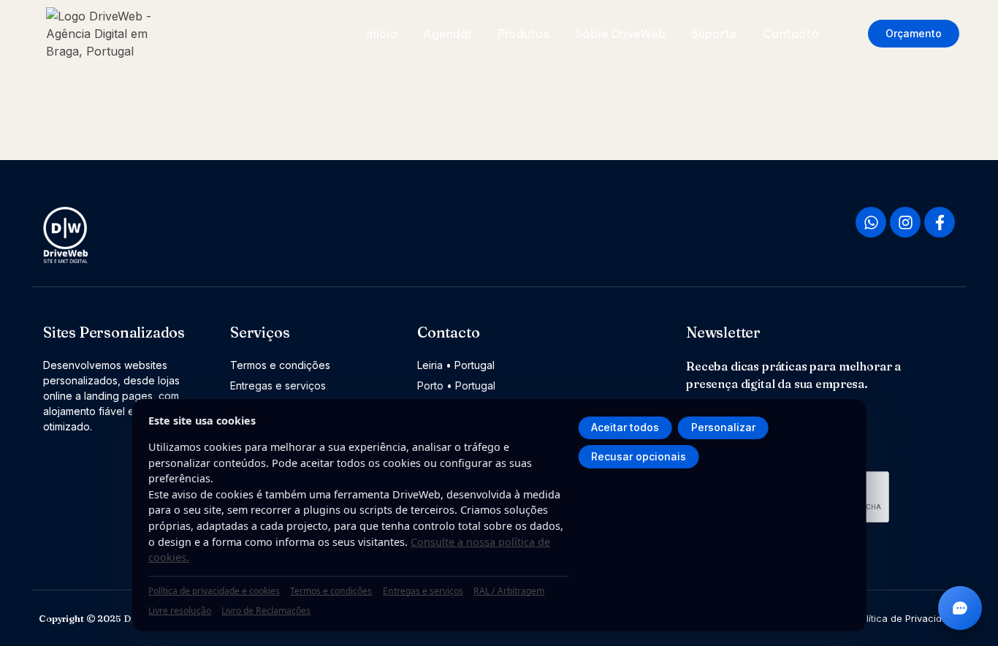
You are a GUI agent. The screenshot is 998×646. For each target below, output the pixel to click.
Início (382, 33)
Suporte (714, 33)
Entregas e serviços (423, 591)
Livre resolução (179, 610)
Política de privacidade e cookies (214, 591)
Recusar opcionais (638, 456)
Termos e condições (331, 591)
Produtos (523, 33)
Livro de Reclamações (266, 610)
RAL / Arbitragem (508, 591)
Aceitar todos (625, 427)
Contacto (791, 33)
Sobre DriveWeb (620, 33)
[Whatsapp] (871, 222)
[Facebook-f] (939, 222)
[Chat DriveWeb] (960, 608)
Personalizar (723, 427)
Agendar (447, 33)
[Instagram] (905, 222)
